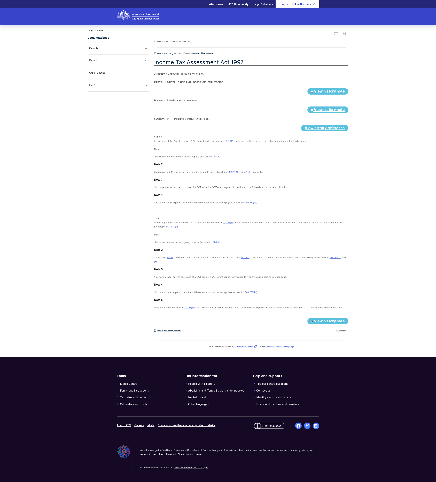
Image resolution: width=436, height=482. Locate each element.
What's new (216, 4)
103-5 (216, 157)
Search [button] (98, 51)
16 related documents (180, 42)
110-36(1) (228, 222)
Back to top (341, 331)
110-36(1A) (228, 141)
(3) (155, 262)
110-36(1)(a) (172, 227)
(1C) (248, 172)
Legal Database (263, 4)
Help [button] (97, 87)
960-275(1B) (234, 172)
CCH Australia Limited (245, 347)
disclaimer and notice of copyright (279, 347)
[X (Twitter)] (307, 426)
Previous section (191, 53)
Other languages (271, 425)
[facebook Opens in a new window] (298, 426)
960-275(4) (250, 203)
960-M (170, 257)
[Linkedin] (316, 426)
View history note (329, 91)
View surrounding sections (169, 53)
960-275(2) (335, 257)
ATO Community (238, 4)
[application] (118, 66)
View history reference (325, 128)
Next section (207, 53)
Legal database (98, 37)
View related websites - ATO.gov (191, 467)
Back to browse (161, 42)
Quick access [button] (102, 75)
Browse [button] (98, 63)
